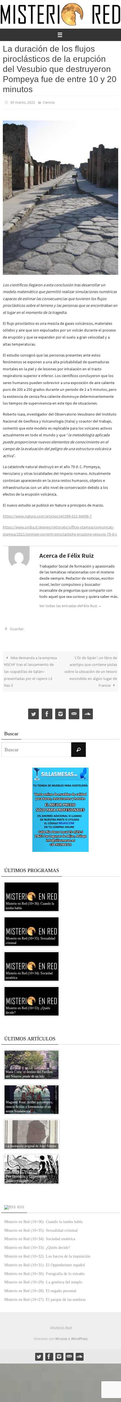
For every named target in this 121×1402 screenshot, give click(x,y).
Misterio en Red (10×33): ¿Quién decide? (37, 1245)
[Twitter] (33, 711)
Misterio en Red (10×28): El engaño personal (40, 1288)
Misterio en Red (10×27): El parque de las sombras (45, 1297)
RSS (20, 1205)
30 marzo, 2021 (22, 102)
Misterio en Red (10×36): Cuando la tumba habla (43, 1219)
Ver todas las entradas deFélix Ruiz (70, 604)
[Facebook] (47, 711)
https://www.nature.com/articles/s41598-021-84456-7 (47, 514)
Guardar (17, 627)
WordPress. (79, 1336)
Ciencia (49, 102)
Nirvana (61, 1336)
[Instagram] (60, 711)
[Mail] (74, 711)
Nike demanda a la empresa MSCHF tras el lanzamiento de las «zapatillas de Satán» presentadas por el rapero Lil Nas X (30, 669)
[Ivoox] (87, 711)
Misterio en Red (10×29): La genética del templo (43, 1280)
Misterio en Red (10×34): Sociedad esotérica (39, 1236)
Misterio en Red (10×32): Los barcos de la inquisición (47, 1254)
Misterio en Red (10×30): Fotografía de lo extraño (44, 1271)
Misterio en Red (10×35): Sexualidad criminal (41, 1228)
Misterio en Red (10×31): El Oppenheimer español (44, 1262)
